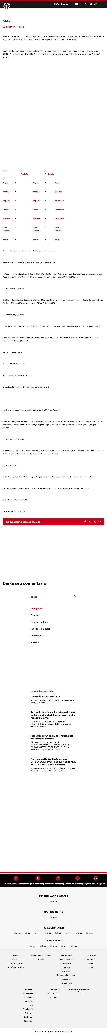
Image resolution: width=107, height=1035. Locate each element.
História (35, 642)
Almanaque (28, 993)
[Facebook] (81, 4)
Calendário (28, 1001)
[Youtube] (76, 4)
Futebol (6, 21)
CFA (91, 967)
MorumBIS (91, 959)
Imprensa (53, 997)
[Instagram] (91, 4)
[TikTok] (95, 4)
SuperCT (91, 963)
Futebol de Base (39, 622)
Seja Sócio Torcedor (15, 967)
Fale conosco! (54, 993)
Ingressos (36, 635)
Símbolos (28, 1017)
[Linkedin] (100, 522)
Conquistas (28, 1005)
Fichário (28, 1013)
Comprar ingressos (15, 963)
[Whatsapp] (95, 522)
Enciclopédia (28, 1009)
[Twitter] (85, 4)
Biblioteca (28, 997)
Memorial (28, 1021)
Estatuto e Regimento (66, 975)
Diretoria (66, 967)
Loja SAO (15, 959)
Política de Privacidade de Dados (79, 990)
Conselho (66, 971)
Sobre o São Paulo (66, 959)
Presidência (66, 963)
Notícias (40, 959)
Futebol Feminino (40, 628)
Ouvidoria (66, 979)
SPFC (6, 6)
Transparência (66, 983)
